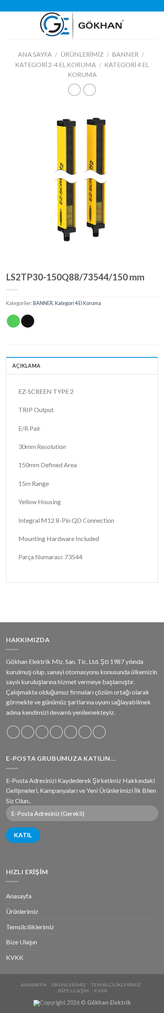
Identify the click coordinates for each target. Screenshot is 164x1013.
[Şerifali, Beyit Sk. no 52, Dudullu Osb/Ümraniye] (69, 6)
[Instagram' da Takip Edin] (27, 732)
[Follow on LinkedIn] (85, 732)
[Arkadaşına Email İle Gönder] (27, 321)
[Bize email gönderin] (56, 732)
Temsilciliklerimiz (30, 927)
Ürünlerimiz (82, 54)
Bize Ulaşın (21, 942)
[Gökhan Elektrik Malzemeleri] (82, 25)
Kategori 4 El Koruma (78, 303)
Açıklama (26, 366)
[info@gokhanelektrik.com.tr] (81, 6)
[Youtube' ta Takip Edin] (99, 732)
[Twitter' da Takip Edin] (42, 732)
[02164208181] (94, 6)
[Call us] (70, 732)
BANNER (125, 54)
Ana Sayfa (35, 54)
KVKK (14, 957)
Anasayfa (18, 896)
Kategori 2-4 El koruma (55, 64)
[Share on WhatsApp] (13, 321)
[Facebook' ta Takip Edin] (13, 732)
